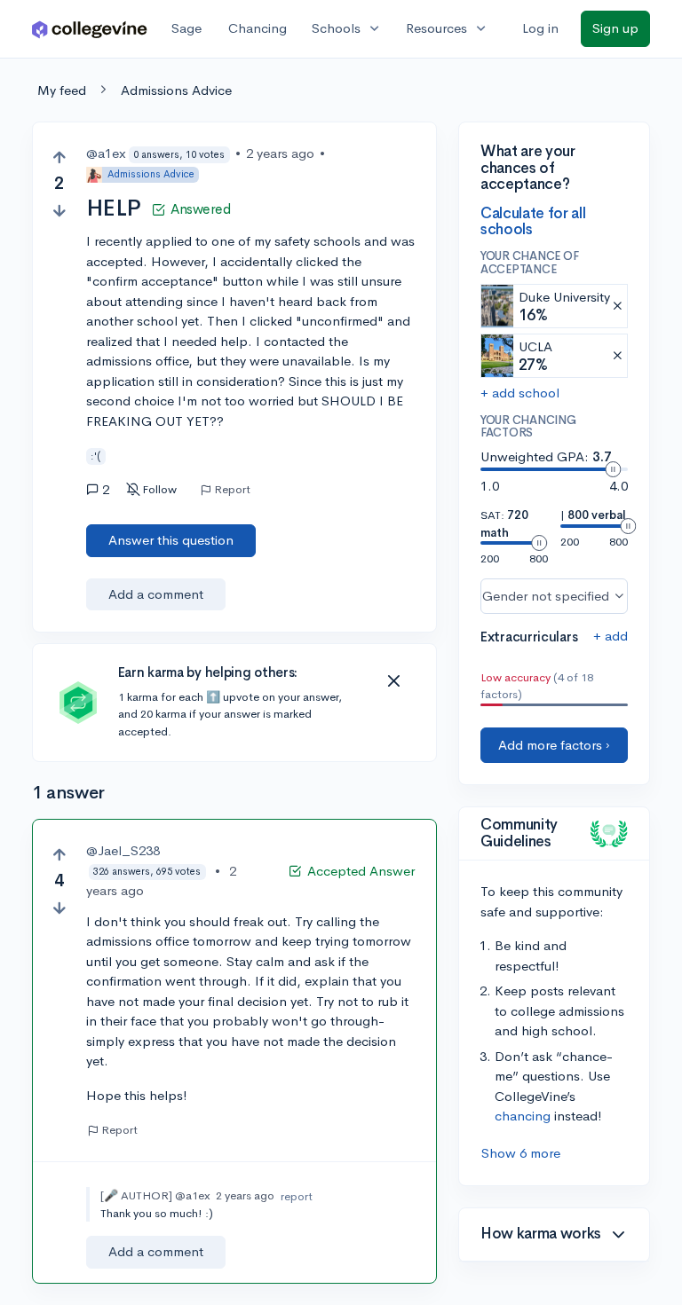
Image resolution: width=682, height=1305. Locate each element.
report (297, 1196)
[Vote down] (59, 210)
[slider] (613, 469)
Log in (540, 28)
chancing (523, 1115)
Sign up (615, 28)
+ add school (519, 392)
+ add (610, 635)
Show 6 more (520, 1152)
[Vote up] (59, 157)
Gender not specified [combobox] (545, 595)
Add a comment (155, 594)
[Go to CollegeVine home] (89, 29)
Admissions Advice (176, 90)
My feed (61, 90)
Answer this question (171, 539)
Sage (186, 28)
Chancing (257, 28)
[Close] (393, 681)
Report (232, 490)
